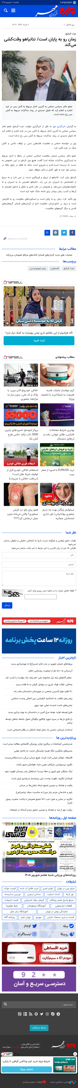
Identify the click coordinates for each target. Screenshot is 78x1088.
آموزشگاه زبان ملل (19, 912)
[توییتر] (41, 1014)
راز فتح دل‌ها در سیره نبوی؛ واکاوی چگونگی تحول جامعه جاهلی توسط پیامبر (38, 721)
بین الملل (70, 24)
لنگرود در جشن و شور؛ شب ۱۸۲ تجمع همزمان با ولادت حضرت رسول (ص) (39, 801)
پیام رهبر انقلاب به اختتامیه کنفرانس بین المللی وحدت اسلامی (41, 698)
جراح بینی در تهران (66, 888)
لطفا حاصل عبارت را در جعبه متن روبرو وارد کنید (51, 591)
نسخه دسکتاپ (39, 1028)
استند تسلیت (53, 894)
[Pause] (7, 323)
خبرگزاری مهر (59, 126)
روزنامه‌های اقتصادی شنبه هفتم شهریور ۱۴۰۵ (49, 875)
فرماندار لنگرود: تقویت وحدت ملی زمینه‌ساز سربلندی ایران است (41, 779)
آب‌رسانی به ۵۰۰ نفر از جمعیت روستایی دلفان (50, 671)
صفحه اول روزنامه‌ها (62, 818)
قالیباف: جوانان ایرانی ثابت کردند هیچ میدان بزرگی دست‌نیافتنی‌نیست (38, 758)
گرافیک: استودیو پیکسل (33, 1082)
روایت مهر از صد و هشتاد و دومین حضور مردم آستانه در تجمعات (40, 810)
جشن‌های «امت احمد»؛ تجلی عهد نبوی (53, 705)
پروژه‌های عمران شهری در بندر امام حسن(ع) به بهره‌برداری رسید (41, 664)
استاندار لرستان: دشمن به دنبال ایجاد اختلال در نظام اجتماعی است (39, 730)
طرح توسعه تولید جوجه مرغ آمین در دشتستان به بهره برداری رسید (40, 712)
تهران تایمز (25, 917)
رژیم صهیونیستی (38, 268)
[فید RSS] (30, 1014)
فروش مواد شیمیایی (34, 900)
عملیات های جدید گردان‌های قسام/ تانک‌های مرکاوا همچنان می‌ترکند (39, 255)
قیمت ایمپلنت (11, 900)
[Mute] (12, 323)
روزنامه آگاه (9, 917)
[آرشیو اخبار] (25, 1014)
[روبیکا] (36, 1014)
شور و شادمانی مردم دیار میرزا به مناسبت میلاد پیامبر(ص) (44, 792)
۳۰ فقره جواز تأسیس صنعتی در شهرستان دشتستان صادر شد (42, 691)
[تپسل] (5, 282)
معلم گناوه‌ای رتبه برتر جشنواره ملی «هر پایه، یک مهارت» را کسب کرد (38, 678)
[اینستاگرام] (47, 1014)
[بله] (52, 1014)
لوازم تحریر (48, 888)
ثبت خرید (39, 340)
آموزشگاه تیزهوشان (36, 906)
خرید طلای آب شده (29, 888)
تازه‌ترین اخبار (67, 657)
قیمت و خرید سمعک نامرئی (60, 917)
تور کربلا (69, 894)
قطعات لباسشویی (63, 906)
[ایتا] (19, 1014)
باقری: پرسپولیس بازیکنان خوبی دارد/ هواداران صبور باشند (44, 765)
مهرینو (39, 917)
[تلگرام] (58, 1014)
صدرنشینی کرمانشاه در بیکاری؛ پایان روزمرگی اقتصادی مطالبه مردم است (37, 744)
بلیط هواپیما (12, 906)
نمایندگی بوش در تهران (57, 912)
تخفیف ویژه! (26, 1069)
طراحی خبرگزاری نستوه (59, 1082)
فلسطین (55, 268)
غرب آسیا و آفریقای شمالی (51, 24)
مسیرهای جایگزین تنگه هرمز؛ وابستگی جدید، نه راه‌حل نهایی (43, 751)
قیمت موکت (10, 888)
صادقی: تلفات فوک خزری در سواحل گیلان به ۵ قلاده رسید (44, 685)
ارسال (7, 605)
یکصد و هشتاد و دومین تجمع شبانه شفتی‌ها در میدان (46, 785)
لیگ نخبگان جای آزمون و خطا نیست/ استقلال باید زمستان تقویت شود (38, 771)
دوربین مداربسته (13, 894)
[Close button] (75, 1054)
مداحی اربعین (34, 894)
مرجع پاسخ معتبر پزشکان (62, 900)
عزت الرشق (69, 268)
